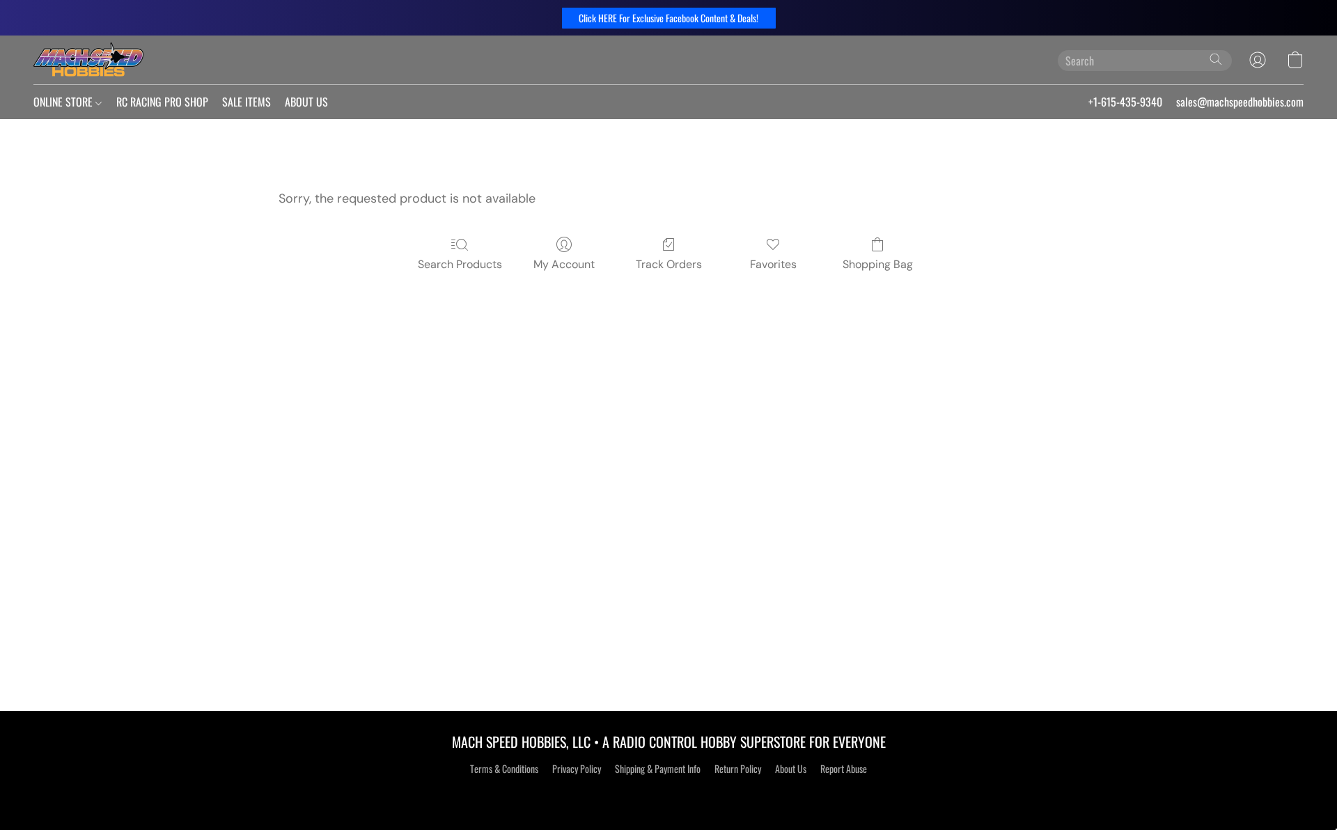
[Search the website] (1215, 59)
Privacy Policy (576, 769)
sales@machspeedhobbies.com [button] (1240, 101)
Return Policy (737, 769)
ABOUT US (306, 101)
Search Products (460, 264)
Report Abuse (843, 769)
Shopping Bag (878, 264)
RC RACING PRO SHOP (162, 101)
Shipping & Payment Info (658, 769)
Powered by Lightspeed (669, 793)
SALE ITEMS (246, 101)
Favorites (773, 264)
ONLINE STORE (64, 101)
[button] (669, 18)
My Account (564, 264)
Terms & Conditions (504, 769)
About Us (790, 769)
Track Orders (669, 264)
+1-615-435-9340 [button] (1125, 101)
